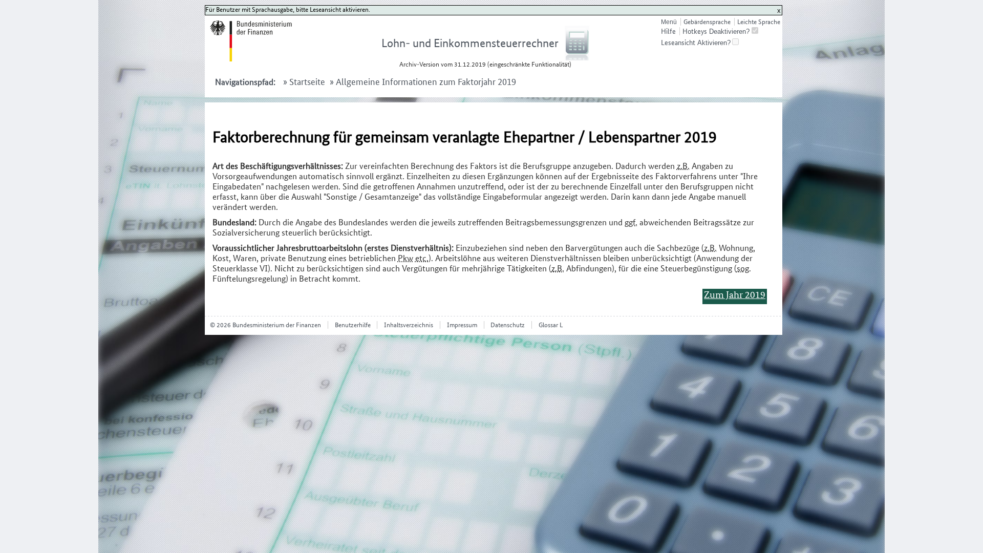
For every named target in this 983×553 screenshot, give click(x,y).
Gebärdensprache (706, 22)
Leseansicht (678, 42)
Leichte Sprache (758, 22)
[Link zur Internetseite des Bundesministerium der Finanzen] (263, 59)
